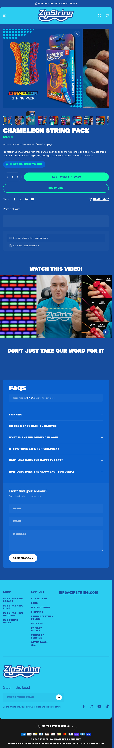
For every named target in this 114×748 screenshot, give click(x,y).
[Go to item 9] (100, 120)
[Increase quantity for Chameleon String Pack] (18, 177)
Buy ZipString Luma (13, 607)
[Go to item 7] (77, 120)
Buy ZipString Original (13, 614)
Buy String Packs (11, 621)
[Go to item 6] (65, 120)
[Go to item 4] (42, 120)
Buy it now (55, 188)
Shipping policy (71, 743)
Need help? (101, 199)
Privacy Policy (36, 629)
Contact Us (39, 599)
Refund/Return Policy (42, 617)
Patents (37, 624)
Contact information (92, 743)
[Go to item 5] (53, 120)
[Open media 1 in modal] (77, 34)
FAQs (30, 398)
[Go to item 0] (7, 120)
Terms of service (51, 743)
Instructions (40, 607)
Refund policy (15, 743)
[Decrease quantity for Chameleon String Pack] (6, 177)
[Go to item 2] (19, 120)
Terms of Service (37, 636)
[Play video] (56, 307)
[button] (106, 332)
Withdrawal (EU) (39, 643)
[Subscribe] (59, 697)
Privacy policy (32, 743)
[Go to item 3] (30, 118)
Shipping (37, 612)
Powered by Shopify (67, 739)
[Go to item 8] (88, 120)
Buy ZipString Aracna (13, 600)
